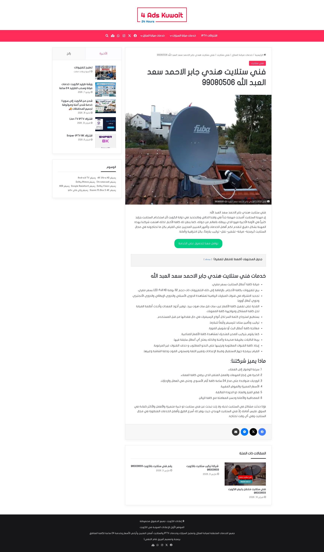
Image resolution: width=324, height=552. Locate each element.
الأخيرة (103, 53)
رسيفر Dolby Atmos (85, 182)
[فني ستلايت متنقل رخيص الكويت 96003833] (245, 474)
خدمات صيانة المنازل (154, 35)
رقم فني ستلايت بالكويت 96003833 (151, 466)
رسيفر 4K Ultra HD (106, 178)
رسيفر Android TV (87, 178)
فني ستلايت (223, 55)
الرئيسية (259, 55)
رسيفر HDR (64, 186)
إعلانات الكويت (174, 521)
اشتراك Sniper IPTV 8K (79, 135)
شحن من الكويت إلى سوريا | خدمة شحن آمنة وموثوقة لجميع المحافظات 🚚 (76, 104)
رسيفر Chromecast (106, 182)
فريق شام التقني (154, 539)
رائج (69, 53)
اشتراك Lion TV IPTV (81, 118)
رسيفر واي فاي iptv (78, 190)
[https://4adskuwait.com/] (162, 15)
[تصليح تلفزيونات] (105, 73)
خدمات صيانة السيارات (184, 35)
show (208, 259)
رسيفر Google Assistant (83, 186)
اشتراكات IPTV (209, 35)
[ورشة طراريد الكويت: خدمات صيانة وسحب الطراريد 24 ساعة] (105, 89)
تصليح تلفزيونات (83, 67)
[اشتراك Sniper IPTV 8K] (105, 141)
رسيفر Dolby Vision (106, 186)
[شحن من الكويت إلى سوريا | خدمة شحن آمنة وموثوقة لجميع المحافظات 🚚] (105, 106)
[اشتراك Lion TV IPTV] (105, 124)
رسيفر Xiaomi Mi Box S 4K (103, 190)
